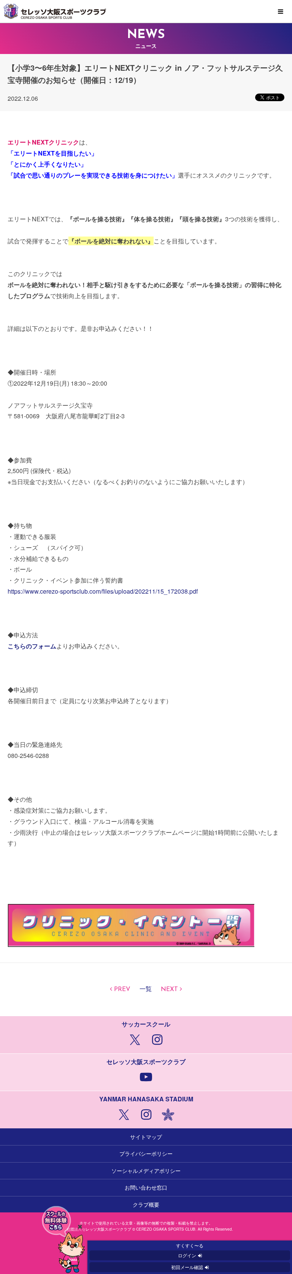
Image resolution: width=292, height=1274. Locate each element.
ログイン (187, 1255)
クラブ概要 (146, 1204)
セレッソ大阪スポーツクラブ (146, 11)
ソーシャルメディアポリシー (146, 1170)
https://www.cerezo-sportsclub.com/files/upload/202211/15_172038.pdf (103, 591)
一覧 (146, 989)
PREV (122, 989)
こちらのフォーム (32, 646)
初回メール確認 (187, 1267)
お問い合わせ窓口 (146, 1187)
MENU (280, 12)
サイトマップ (146, 1137)
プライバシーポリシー (146, 1153)
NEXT (169, 989)
